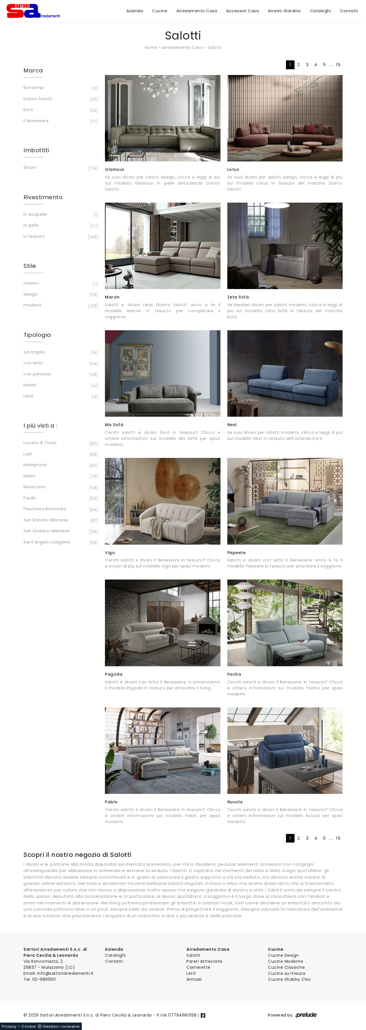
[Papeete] (285, 501)
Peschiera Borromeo (59, 509)
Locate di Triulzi (59, 443)
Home (151, 47)
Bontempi (59, 88)
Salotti (215, 47)
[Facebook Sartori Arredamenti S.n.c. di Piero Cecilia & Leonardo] (203, 1015)
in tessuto (59, 237)
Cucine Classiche (286, 967)
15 (338, 65)
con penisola (59, 374)
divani (59, 168)
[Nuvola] (285, 750)
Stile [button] (29, 266)
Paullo (59, 498)
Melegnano (59, 465)
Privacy (9, 1026)
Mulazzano (59, 487)
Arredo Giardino (284, 11)
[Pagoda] (162, 623)
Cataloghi (320, 11)
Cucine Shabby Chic (289, 979)
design (59, 294)
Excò (59, 110)
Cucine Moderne (285, 961)
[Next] (285, 373)
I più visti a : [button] (40, 426)
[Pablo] (162, 750)
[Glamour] (162, 118)
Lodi (59, 454)
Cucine (159, 11)
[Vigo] (162, 501)
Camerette (198, 967)
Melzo (59, 476)
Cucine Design (283, 955)
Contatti (349, 11)
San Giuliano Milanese (59, 531)
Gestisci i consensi (61, 1026)
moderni (59, 305)
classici (59, 283)
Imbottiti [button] (36, 150)
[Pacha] (285, 623)
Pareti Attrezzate (204, 961)
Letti (191, 973)
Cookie (28, 1026)
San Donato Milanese (59, 520)
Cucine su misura (286, 973)
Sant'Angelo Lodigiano (59, 542)
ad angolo (59, 352)
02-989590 (44, 979)
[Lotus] (285, 118)
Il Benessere (59, 121)
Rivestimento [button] (43, 197)
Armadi (194, 979)
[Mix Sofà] (162, 373)
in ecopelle (59, 214)
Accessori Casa (242, 11)
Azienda (134, 11)
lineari (59, 385)
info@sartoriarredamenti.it (65, 973)
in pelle (59, 225)
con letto (59, 363)
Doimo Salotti (59, 99)
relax (59, 396)
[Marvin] (162, 246)
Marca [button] (33, 70)
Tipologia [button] (37, 335)
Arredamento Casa (196, 11)
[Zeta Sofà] (285, 246)
